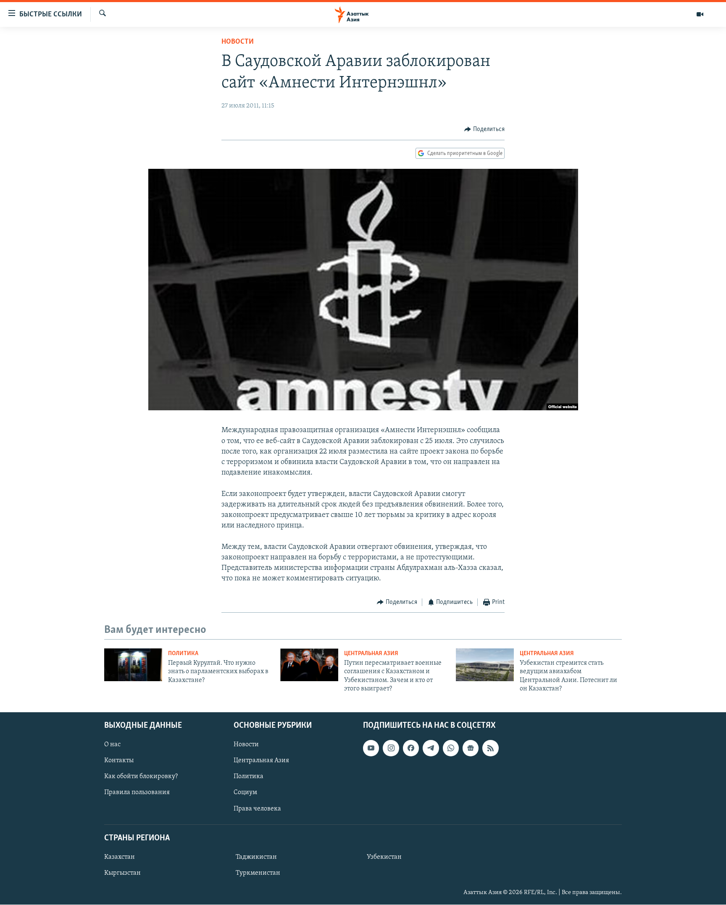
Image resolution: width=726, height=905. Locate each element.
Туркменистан (258, 873)
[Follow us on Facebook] (411, 748)
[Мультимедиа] (700, 14)
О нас (112, 745)
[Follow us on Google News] (471, 748)
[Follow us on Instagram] (391, 748)
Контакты (119, 761)
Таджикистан (256, 857)
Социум (245, 793)
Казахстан (119, 857)
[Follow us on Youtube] (371, 748)
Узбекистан (384, 857)
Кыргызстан (122, 873)
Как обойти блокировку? (141, 777)
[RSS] (490, 748)
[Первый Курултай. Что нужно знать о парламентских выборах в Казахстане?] (133, 664)
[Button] (484, 129)
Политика (183, 654)
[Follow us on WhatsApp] (451, 748)
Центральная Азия (371, 654)
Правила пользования (137, 793)
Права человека (257, 808)
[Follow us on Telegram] (431, 748)
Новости (237, 42)
